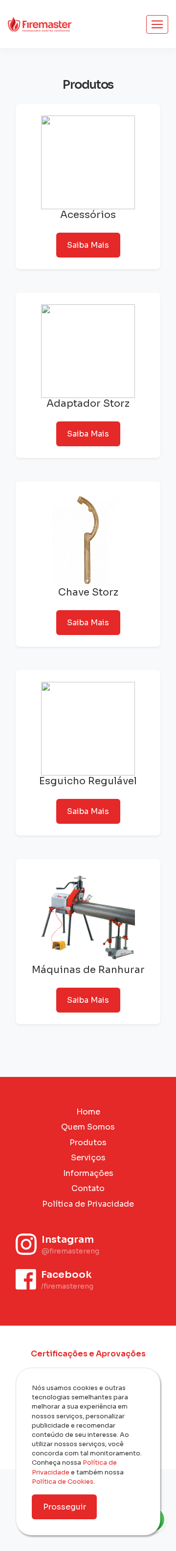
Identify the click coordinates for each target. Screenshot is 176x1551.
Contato (88, 1188)
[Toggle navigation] (157, 24)
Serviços (88, 1158)
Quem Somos (88, 1127)
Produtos (88, 1142)
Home (88, 1112)
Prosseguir (64, 1507)
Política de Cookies (62, 1482)
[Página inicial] (40, 24)
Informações (88, 1173)
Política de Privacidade (88, 1204)
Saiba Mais (88, 245)
